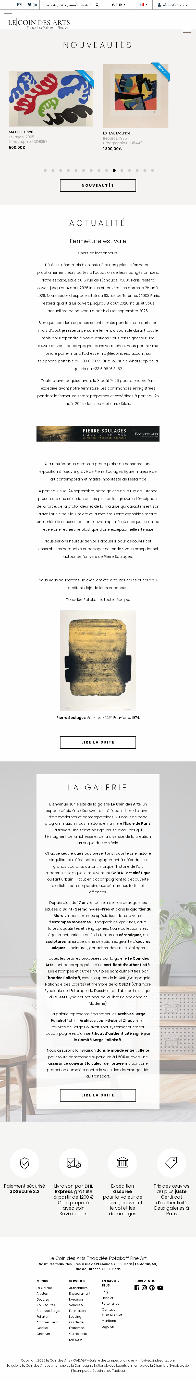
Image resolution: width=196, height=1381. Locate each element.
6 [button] (83, 171)
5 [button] (75, 171)
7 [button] (91, 171)
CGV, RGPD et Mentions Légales (112, 1321)
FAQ (105, 1292)
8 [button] (98, 171)
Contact (108, 1309)
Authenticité (78, 1288)
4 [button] (68, 171)
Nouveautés (45, 1305)
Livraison (76, 1299)
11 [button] (121, 171)
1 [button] (45, 171)
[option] (51, 116)
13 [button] (137, 171)
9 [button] (106, 171)
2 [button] (52, 171)
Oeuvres (42, 1299)
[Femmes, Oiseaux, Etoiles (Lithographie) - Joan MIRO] (125, 95)
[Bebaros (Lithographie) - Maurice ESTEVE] (41, 95)
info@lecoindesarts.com (156, 1360)
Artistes (42, 1293)
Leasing (75, 1316)
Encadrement (79, 1293)
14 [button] (144, 171)
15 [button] (152, 171)
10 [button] (114, 171)
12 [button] (129, 171)
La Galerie (44, 1288)
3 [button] (60, 171)
